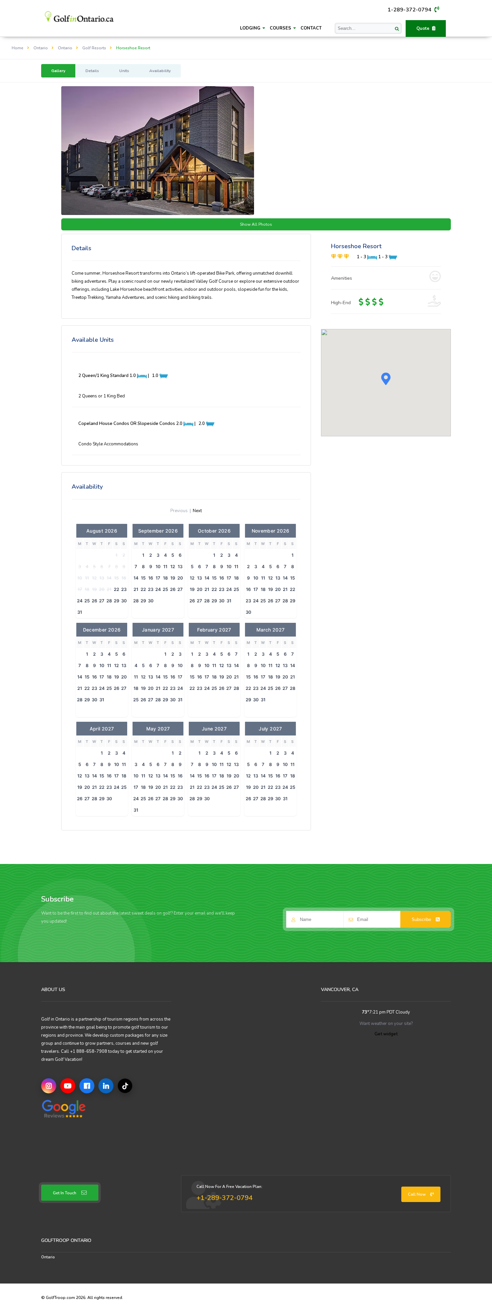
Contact (311, 28)
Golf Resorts (94, 48)
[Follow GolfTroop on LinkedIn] (105, 1085)
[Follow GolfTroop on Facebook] (86, 1085)
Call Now (417, 1194)
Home (17, 48)
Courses (281, 28)
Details (92, 70)
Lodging (251, 28)
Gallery (58, 70)
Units (124, 70)
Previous (179, 511)
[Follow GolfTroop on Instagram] (48, 1085)
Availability (160, 70)
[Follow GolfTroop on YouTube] (67, 1085)
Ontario (40, 48)
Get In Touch (64, 1193)
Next (197, 511)
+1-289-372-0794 (224, 1197)
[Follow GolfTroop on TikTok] (125, 1085)
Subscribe (422, 919)
